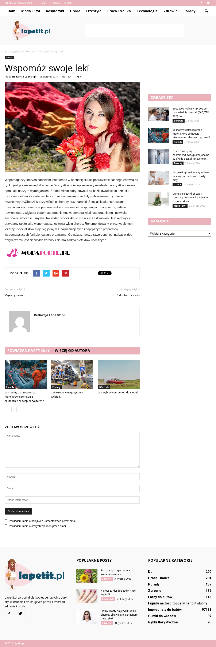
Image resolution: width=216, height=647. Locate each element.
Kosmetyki (55, 11)
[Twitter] (208, 3)
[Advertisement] (134, 30)
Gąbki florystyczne (163, 622)
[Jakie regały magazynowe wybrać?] (72, 374)
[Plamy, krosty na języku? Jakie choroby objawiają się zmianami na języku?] (86, 616)
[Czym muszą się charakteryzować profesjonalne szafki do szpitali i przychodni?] (158, 156)
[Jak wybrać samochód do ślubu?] (119, 374)
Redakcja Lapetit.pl (24, 76)
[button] (206, 11)
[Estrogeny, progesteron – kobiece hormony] (86, 576)
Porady (189, 11)
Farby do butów (160, 597)
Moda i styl (30, 11)
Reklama (55, 2)
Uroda (75, 11)
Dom (11, 11)
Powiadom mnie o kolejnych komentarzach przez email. (43, 521)
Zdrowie (171, 11)
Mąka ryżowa (14, 295)
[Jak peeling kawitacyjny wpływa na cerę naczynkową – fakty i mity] (158, 178)
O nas (43, 2)
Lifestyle (93, 11)
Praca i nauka (119, 11)
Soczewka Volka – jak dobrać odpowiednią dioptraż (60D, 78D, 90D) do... (191, 112)
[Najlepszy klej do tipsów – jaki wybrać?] (86, 596)
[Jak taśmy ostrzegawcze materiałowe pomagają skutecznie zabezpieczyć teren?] (26, 374)
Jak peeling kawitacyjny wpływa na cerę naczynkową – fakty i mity (191, 176)
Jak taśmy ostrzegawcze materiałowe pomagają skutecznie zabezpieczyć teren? (24, 396)
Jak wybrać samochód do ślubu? (118, 392)
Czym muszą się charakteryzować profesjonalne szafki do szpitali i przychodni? (191, 155)
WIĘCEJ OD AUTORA (72, 350)
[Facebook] (201, 3)
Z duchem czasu (128, 295)
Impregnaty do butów (165, 610)
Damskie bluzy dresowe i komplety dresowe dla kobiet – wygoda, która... (190, 197)
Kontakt (68, 2)
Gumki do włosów (162, 616)
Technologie (147, 11)
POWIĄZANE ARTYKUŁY (28, 350)
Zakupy (178, 163)
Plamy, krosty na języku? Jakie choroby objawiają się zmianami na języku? (119, 615)
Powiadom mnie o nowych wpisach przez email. (38, 526)
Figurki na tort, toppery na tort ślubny (177, 603)
